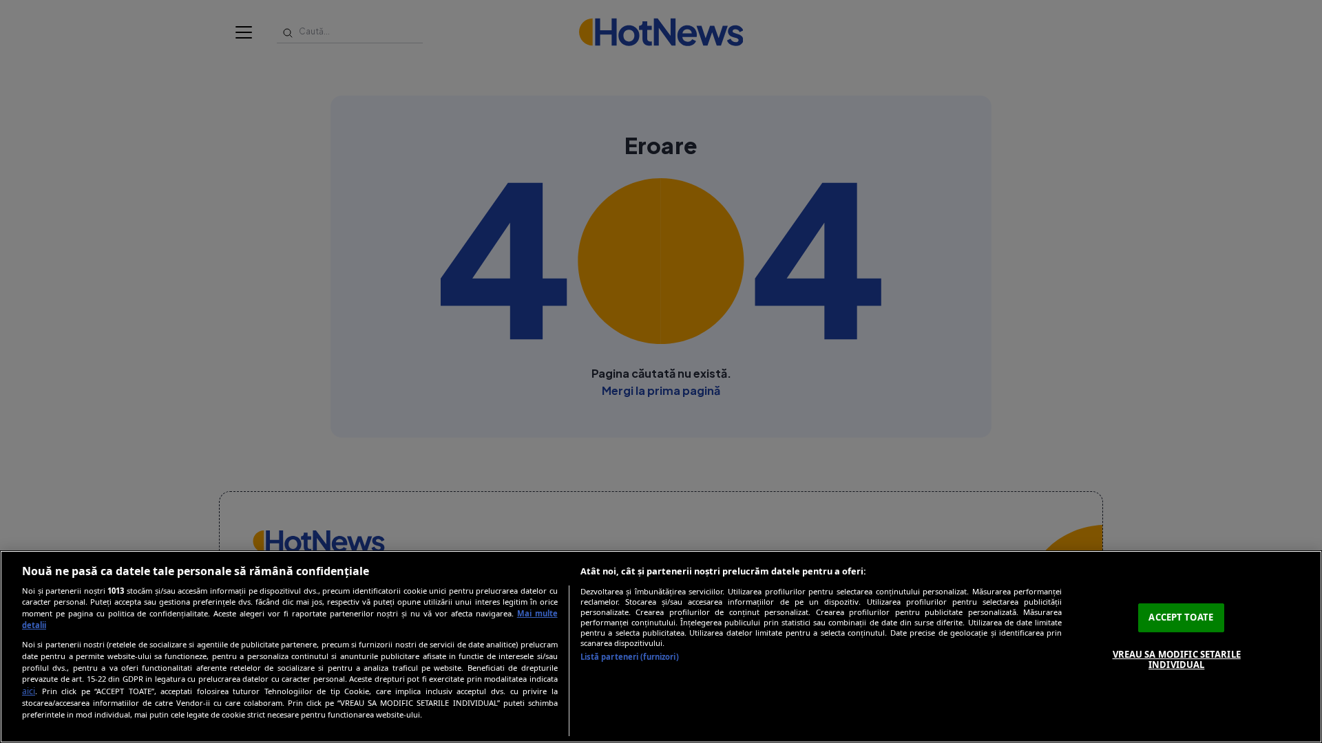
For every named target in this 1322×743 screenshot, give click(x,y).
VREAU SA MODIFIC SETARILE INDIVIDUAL (1177, 659)
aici (28, 691)
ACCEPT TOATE (1180, 617)
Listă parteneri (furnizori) (629, 657)
